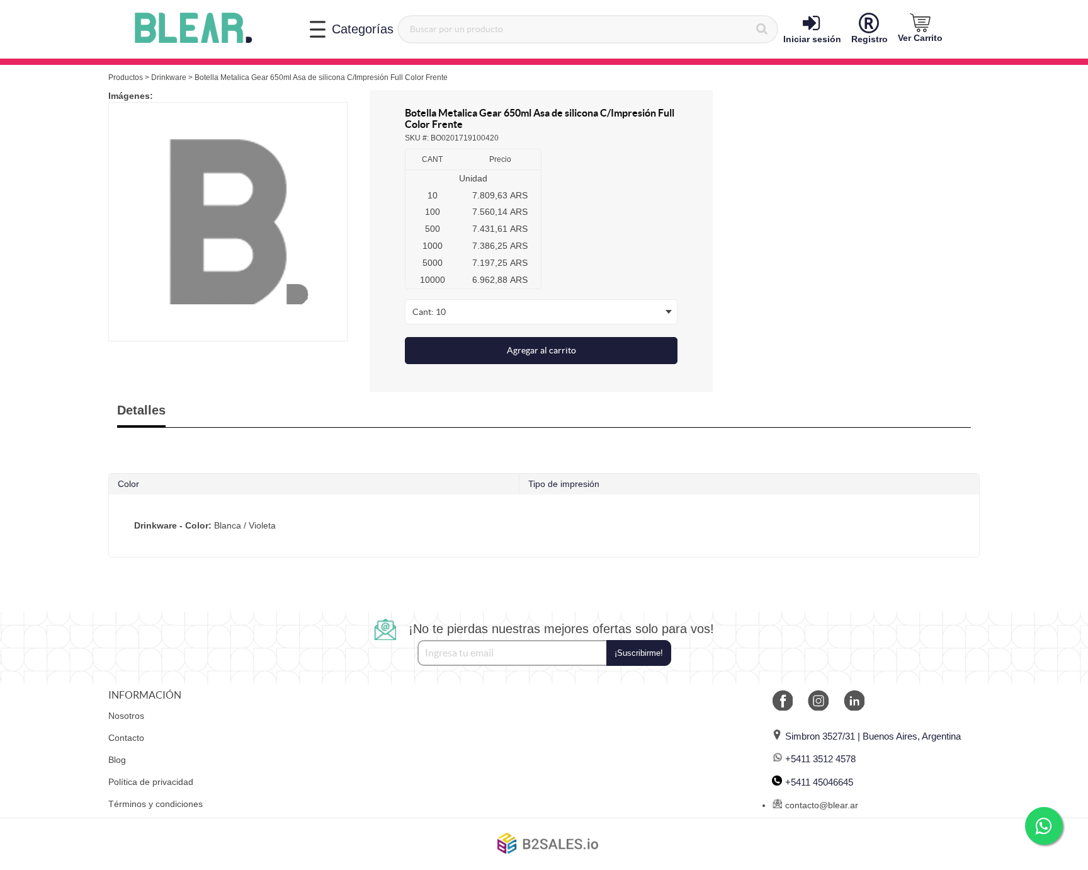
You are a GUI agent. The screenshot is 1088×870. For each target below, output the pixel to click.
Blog (117, 760)
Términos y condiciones (155, 804)
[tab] (544, 526)
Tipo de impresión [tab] (563, 484)
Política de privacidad (150, 782)
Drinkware (168, 77)
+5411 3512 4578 (820, 758)
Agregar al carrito (541, 350)
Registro (869, 39)
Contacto (126, 738)
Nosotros (126, 716)
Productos (125, 77)
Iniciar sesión (812, 39)
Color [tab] (128, 484)
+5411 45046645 (819, 782)
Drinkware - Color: (173, 525)
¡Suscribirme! (639, 653)
